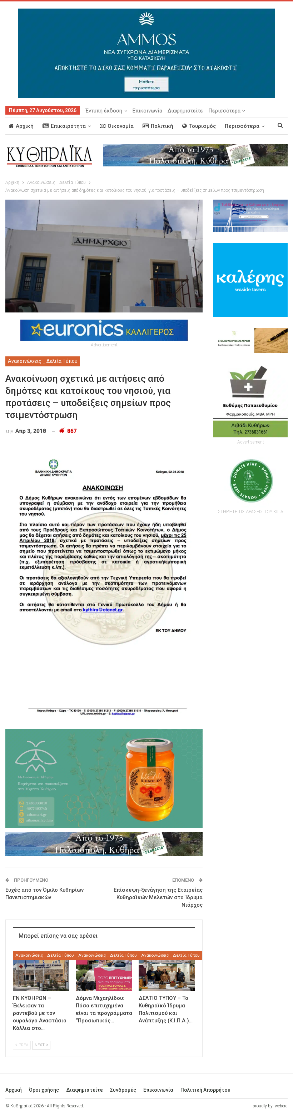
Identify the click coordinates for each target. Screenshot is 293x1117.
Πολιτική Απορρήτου (205, 1090)
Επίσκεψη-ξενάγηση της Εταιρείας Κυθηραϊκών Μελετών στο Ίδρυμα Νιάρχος (158, 897)
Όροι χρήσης (44, 1090)
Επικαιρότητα (68, 126)
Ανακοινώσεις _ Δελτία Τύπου (43, 361)
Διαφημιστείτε (185, 110)
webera (281, 1105)
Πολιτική (162, 126)
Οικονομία (121, 126)
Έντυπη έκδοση (103, 110)
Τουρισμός (202, 126)
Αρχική (25, 126)
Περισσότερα (225, 110)
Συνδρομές (123, 1090)
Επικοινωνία (147, 110)
